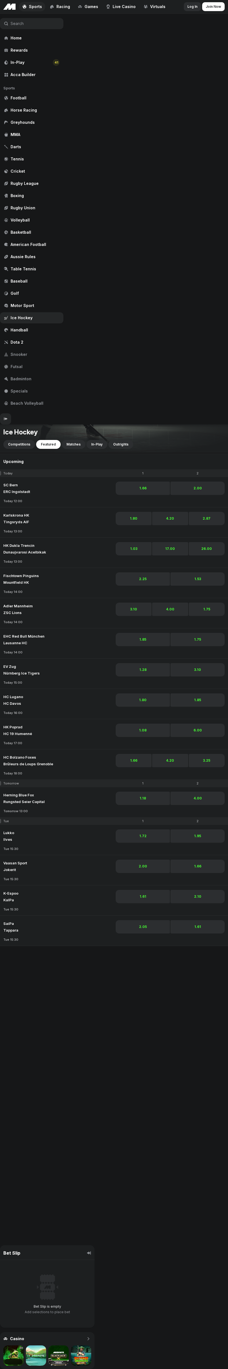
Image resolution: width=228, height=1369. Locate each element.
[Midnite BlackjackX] (58, 1355)
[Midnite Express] (13, 1355)
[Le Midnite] (36, 1355)
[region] (31, 213)
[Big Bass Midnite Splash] (81, 1355)
